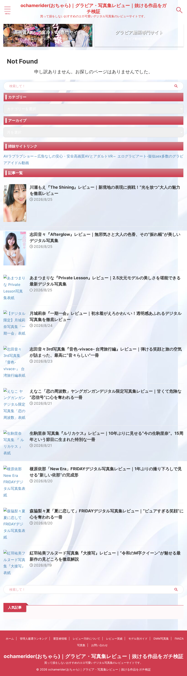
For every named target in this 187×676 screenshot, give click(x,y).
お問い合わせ (99, 645)
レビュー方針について (86, 638)
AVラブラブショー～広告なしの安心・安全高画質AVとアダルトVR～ (59, 156)
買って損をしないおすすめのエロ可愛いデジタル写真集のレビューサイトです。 (93, 662)
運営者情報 (60, 638)
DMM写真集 (161, 638)
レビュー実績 (114, 638)
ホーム (10, 638)
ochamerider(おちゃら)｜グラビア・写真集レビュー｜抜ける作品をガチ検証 (93, 656)
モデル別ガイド (138, 638)
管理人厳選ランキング (33, 638)
